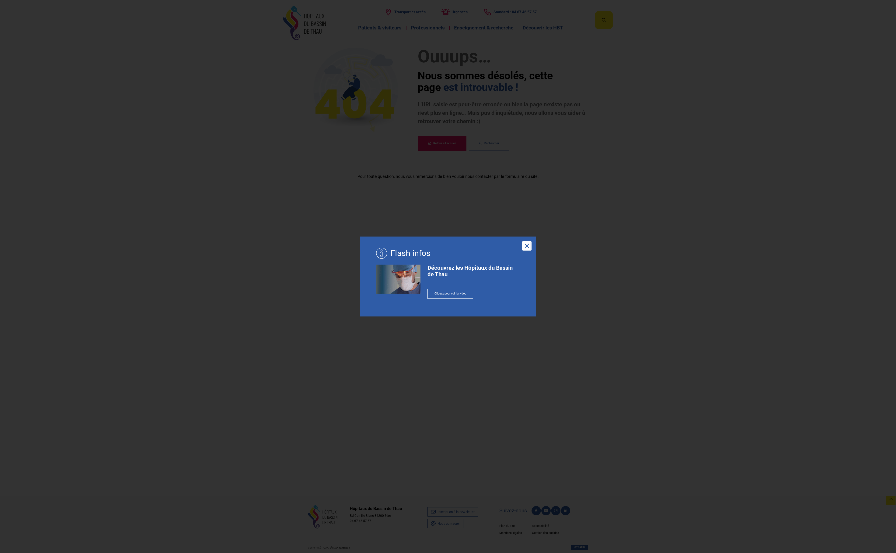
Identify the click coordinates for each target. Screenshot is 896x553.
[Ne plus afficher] (527, 246)
